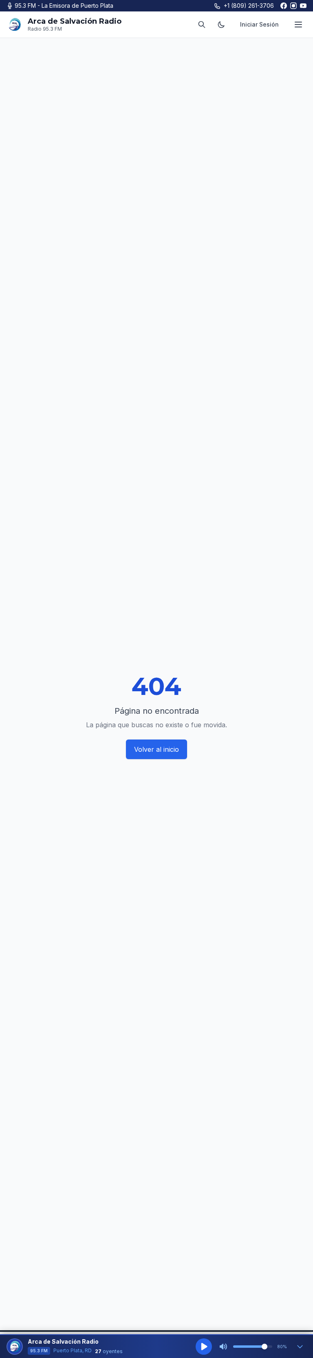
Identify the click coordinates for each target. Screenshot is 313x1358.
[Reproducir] (204, 1346)
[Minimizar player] (299, 1346)
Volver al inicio (156, 749)
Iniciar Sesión (259, 24)
